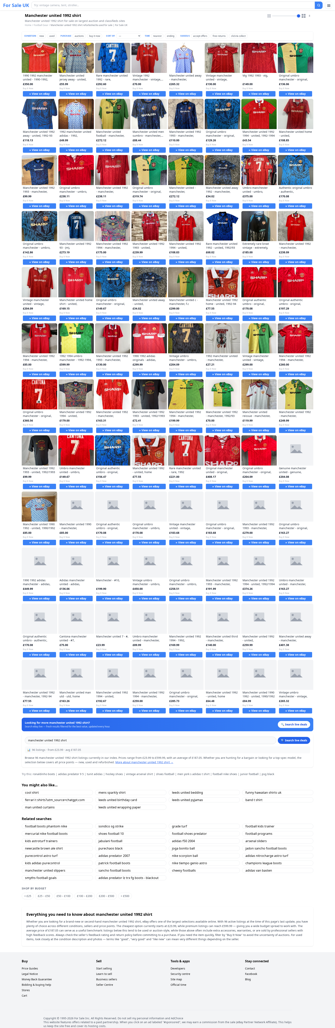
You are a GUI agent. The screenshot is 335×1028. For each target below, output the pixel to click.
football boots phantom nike (46, 826)
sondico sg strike (110, 826)
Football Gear (41, 25)
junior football (249, 774)
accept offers (200, 36)
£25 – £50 (44, 896)
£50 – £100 (63, 896)
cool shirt (32, 792)
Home (28, 25)
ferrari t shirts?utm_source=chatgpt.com (55, 800)
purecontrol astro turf (41, 856)
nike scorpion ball (185, 856)
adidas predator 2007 (114, 856)
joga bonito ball (183, 848)
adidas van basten (258, 870)
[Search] (319, 5)
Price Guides (30, 968)
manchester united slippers (45, 870)
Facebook (251, 974)
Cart (24, 995)
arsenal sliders (256, 841)
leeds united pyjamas (187, 800)
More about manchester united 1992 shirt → (144, 762)
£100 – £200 (84, 896)
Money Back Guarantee (37, 979)
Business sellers (106, 979)
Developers (178, 968)
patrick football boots (114, 863)
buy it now (94, 36)
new (41, 36)
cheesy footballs (184, 870)
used (51, 36)
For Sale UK (16, 5)
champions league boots (263, 863)
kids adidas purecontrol (42, 863)
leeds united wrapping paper (119, 807)
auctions (79, 36)
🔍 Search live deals (294, 740)
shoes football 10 (111, 833)
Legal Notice (30, 974)
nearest (157, 36)
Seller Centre (104, 985)
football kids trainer (260, 826)
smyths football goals (41, 878)
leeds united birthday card (117, 800)
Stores (26, 990)
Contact (250, 968)
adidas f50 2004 (183, 841)
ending (170, 36)
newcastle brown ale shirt (44, 848)
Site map (176, 979)
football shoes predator (189, 833)
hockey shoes (114, 774)
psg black (268, 774)
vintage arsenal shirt (139, 774)
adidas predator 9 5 (71, 774)
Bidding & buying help (36, 985)
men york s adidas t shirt (193, 774)
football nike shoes (225, 774)
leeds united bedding (187, 792)
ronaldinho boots (44, 774)
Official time (178, 985)
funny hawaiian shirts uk (263, 792)
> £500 (125, 896)
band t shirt (253, 800)
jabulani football (110, 841)
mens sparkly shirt (112, 792)
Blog (248, 979)
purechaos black (110, 848)
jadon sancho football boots (266, 848)
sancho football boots (114, 870)
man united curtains (40, 807)
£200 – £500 (106, 896)
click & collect (238, 36)
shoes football (165, 774)
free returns (219, 36)
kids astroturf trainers (41, 841)
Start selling (104, 968)
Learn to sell (104, 974)
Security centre (180, 974)
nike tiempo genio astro (189, 863)
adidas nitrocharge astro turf (266, 856)
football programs (258, 833)
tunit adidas (95, 774)
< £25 (27, 896)
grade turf (179, 826)
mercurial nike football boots (46, 833)
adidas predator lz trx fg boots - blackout (128, 878)
